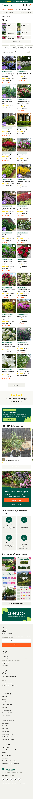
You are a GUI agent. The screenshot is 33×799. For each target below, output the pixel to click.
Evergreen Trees (26, 9)
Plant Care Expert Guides (8, 702)
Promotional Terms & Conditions (10, 763)
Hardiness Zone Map (7, 734)
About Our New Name (8, 739)
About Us (4, 696)
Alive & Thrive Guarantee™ (9, 750)
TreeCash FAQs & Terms (8, 736)
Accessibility (5, 758)
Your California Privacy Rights (10, 760)
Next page (15, 385)
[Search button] (23, 5)
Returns (4, 752)
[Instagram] (3, 779)
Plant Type (20, 47)
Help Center (5, 728)
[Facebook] (11, 779)
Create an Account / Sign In (9, 685)
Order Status (5, 723)
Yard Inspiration (6, 715)
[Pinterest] (19, 779)
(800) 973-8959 (17, 504)
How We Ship (5, 731)
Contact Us (5, 665)
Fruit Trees (17, 9)
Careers (4, 699)
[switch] (28, 52)
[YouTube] (15, 779)
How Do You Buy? (9, 419)
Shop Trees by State (7, 704)
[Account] (26, 5)
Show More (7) (16, 41)
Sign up (16, 644)
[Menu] (3, 5)
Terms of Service (6, 755)
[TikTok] (7, 779)
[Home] (8, 5)
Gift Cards (4, 707)
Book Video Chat (16, 500)
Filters (6, 47)
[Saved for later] (14, 58)
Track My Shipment (7, 683)
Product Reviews (6, 710)
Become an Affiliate (7, 712)
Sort (13, 47)
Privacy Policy (5, 747)
